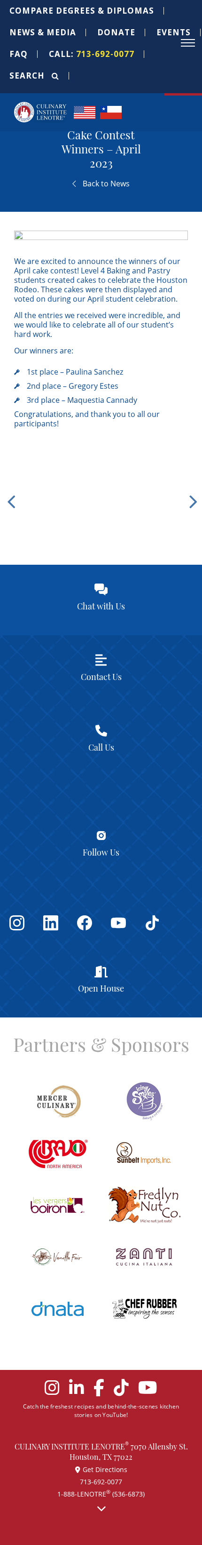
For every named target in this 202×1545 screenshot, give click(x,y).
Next (192, 494)
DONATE (116, 32)
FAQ (18, 54)
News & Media (42, 32)
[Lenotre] (40, 112)
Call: (91, 54)
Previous (10, 494)
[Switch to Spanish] (111, 111)
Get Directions (105, 1469)
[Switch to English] (84, 111)
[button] (82, 11)
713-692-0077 (101, 1481)
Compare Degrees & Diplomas (81, 11)
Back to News (105, 183)
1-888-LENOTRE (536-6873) (101, 1493)
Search (28, 76)
